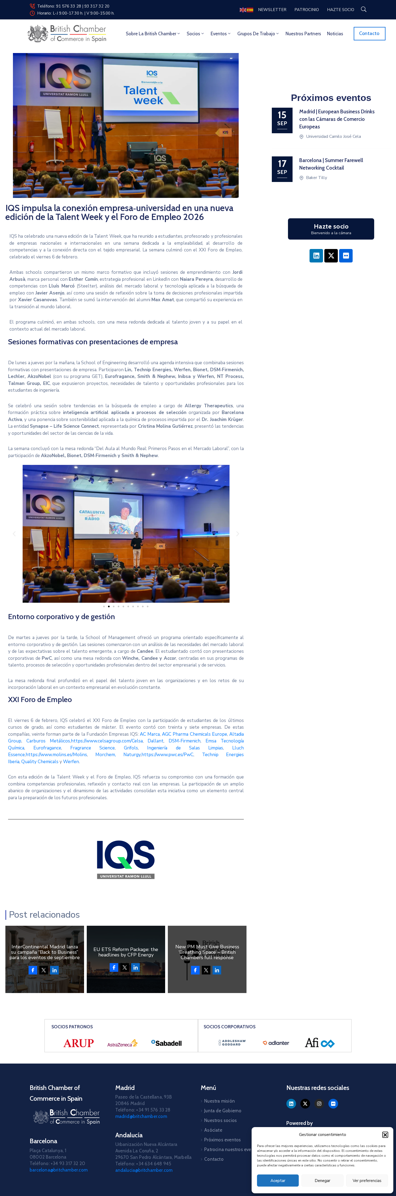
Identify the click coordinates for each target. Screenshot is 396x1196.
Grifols (131, 748)
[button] (385, 1134)
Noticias (335, 33)
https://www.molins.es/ (49, 755)
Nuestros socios (220, 1120)
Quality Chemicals (39, 762)
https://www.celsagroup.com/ (101, 741)
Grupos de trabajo (256, 33)
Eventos (219, 33)
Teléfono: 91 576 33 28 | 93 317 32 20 (73, 6)
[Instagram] (319, 1104)
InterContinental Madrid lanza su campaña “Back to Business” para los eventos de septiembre (44, 952)
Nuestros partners (303, 33)
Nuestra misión (219, 1101)
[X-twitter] (331, 255)
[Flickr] (346, 255)
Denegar (322, 1180)
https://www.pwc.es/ (162, 755)
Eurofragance (43, 748)
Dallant (156, 741)
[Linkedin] (316, 255)
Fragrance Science (92, 748)
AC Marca (150, 734)
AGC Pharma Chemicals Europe (194, 734)
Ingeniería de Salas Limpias (185, 748)
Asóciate (213, 1130)
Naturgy (132, 755)
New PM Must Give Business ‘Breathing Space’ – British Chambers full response (207, 952)
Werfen (71, 762)
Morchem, (105, 755)
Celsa (137, 741)
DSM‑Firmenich (184, 741)
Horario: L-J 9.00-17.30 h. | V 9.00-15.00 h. (75, 13)
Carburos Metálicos (48, 741)
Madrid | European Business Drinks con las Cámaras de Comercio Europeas (337, 119)
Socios (193, 33)
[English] (243, 9)
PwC (188, 755)
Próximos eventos (222, 1139)
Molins (80, 755)
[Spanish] (250, 9)
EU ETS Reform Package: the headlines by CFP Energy (125, 952)
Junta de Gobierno (222, 1110)
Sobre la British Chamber (151, 33)
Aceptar (277, 1180)
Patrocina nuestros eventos (232, 1149)
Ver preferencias (367, 1180)
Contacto (214, 1159)
